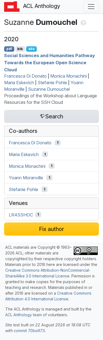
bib (20, 49)
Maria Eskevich (19, 82)
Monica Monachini (68, 76)
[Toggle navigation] (91, 6)
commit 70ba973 (29, 330)
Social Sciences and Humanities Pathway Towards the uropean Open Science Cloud (49, 62)
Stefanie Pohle (52, 82)
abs (31, 49)
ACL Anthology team (23, 314)
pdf (9, 49)
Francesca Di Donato (25, 76)
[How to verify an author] (82, 22)
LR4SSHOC (21, 214)
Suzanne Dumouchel (49, 89)
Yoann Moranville (26, 177)
